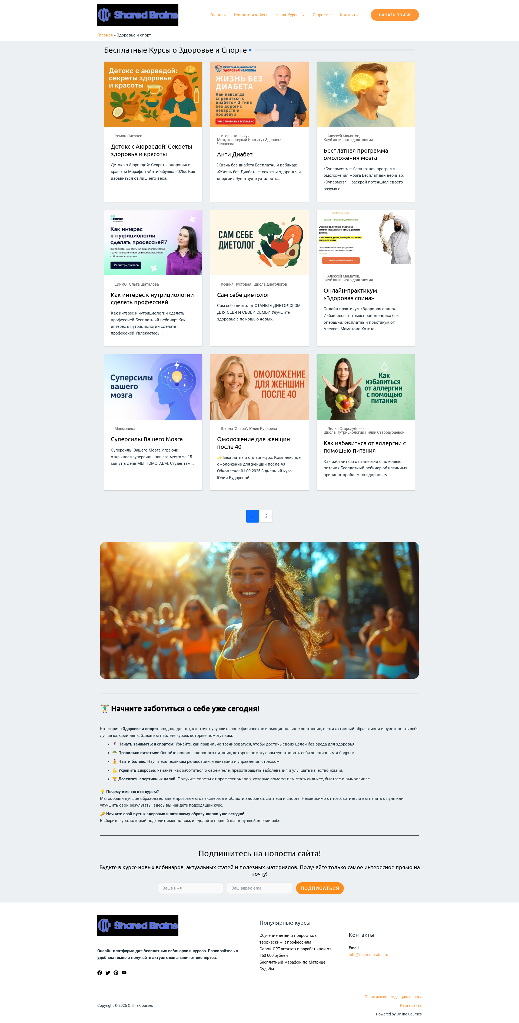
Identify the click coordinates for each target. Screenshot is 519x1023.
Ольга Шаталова (144, 284)
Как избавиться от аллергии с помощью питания (365, 446)
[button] (302, 15)
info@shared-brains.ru (368, 954)
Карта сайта (411, 1005)
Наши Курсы (287, 14)
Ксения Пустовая (236, 284)
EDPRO (121, 284)
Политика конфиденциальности (393, 997)
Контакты (349, 14)
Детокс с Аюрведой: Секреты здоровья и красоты (151, 150)
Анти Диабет (234, 154)
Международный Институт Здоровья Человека (249, 142)
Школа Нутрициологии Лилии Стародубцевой (364, 432)
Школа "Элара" (234, 428)
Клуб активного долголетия (348, 140)
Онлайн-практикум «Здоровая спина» (350, 294)
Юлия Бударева (263, 428)
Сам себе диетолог (243, 294)
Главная (218, 14)
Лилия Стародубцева (346, 428)
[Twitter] (107, 972)
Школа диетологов (270, 284)
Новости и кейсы (250, 14)
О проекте (322, 14)
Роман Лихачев (128, 136)
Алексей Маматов (343, 136)
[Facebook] (99, 972)
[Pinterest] (116, 972)
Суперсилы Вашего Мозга (147, 438)
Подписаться (320, 888)
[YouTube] (124, 972)
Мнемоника (125, 428)
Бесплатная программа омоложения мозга (356, 154)
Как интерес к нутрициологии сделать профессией (152, 298)
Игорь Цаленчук (235, 136)
